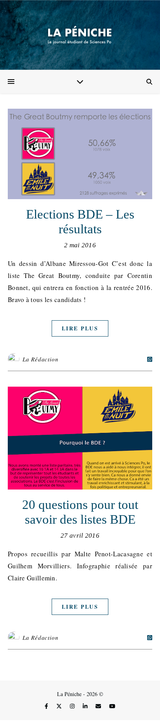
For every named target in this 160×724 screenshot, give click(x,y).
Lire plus (80, 328)
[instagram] (73, 706)
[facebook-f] (47, 706)
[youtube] (112, 706)
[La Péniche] (80, 35)
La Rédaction (41, 359)
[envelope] (99, 706)
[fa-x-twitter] (59, 706)
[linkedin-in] (86, 706)
